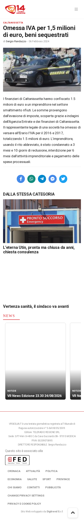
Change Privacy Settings (26, 495)
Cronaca (14, 471)
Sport (46, 479)
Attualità (33, 471)
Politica (51, 471)
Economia (15, 479)
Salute (32, 479)
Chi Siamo (14, 487)
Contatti (33, 487)
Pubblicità (53, 487)
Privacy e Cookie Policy (24, 503)
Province (63, 479)
